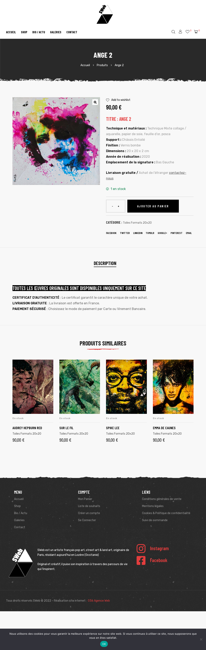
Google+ (162, 233)
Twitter (125, 233)
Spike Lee (112, 428)
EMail (189, 233)
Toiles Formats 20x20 (137, 222)
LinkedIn (137, 233)
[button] (95, 102)
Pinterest (176, 233)
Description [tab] (105, 263)
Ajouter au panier (153, 206)
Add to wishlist (120, 100)
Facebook (111, 233)
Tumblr (150, 233)
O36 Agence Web (99, 600)
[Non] (201, 639)
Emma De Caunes (164, 428)
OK (104, 644)
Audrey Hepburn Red (27, 428)
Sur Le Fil (66, 428)
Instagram (159, 548)
